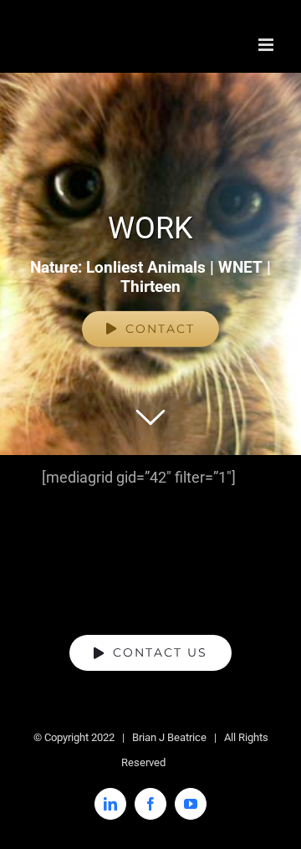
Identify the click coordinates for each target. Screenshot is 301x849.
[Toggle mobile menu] (267, 45)
